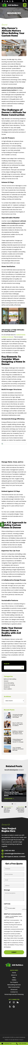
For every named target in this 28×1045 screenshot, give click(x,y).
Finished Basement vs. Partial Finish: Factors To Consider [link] (18, 741)
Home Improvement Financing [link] (14, 994)
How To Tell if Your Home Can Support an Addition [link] (18, 724)
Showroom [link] (14, 989)
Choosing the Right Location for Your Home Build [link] (18, 716)
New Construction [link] (14, 987)
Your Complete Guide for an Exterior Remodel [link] (18, 749)
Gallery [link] (14, 980)
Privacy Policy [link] (19, 1040)
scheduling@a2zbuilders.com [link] (14, 853)
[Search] (22, 667)
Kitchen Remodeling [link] (9, 685)
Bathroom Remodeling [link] (10, 679)
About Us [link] (14, 975)
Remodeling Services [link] (14, 985)
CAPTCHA (7, 904)
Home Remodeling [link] (9, 683)
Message (7, 890)
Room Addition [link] (8, 689)
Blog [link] (14, 977)
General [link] (4, 24)
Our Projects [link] (14, 982)
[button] (24, 5)
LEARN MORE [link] (8, 798)
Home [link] (14, 973)
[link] (2, 524)
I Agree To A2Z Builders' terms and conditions (13, 917)
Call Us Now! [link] (22, 1043)
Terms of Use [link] (8, 1040)
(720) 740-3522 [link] (9, 850)
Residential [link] (7, 687)
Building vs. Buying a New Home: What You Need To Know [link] (18, 732)
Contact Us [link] (14, 992)
